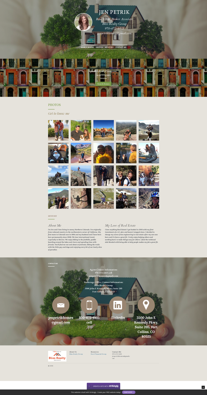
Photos (99, 47)
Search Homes (87, 47)
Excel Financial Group (98, 354)
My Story (109, 47)
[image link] (61, 305)
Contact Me (121, 47)
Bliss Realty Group (76, 354)
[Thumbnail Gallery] (58, 130)
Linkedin (118, 318)
